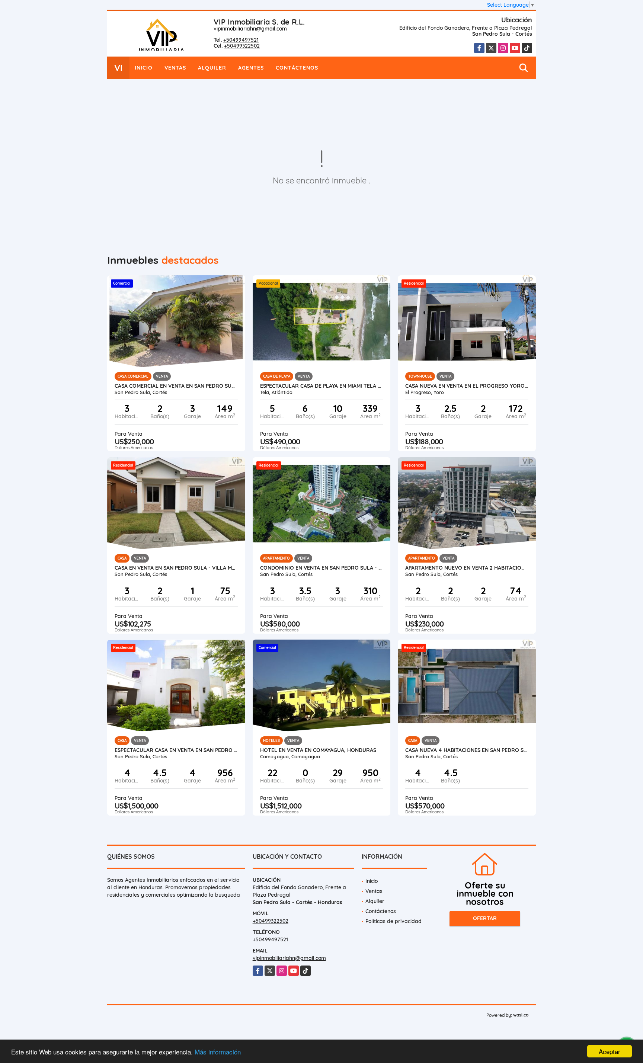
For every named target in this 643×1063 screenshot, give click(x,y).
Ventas (175, 67)
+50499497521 (241, 39)
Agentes (251, 67)
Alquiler (212, 67)
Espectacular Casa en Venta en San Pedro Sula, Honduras (176, 750)
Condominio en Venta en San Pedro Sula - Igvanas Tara (321, 568)
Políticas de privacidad (393, 921)
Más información (218, 1051)
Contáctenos (297, 67)
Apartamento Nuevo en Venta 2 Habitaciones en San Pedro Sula (466, 568)
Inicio (144, 67)
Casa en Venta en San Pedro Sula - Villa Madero (176, 568)
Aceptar (609, 1051)
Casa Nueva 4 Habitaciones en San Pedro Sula (466, 750)
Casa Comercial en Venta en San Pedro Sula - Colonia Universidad (176, 386)
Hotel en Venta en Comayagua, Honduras (318, 750)
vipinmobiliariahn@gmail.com (250, 28)
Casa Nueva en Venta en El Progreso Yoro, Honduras (466, 386)
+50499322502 (242, 45)
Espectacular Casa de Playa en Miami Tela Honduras (321, 386)
